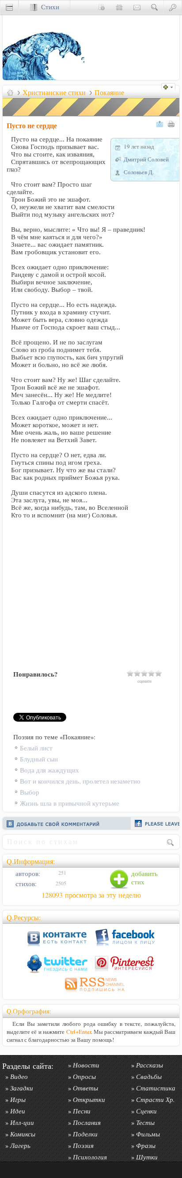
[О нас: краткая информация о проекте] (101, 7)
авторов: (27, 873)
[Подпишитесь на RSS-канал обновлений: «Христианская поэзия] (91, 993)
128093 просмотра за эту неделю (91, 895)
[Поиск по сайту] (154, 7)
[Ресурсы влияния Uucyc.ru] (10, 92)
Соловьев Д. (139, 172)
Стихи (48, 7)
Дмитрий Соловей (146, 159)
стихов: (25, 884)
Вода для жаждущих (49, 770)
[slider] (144, 673)
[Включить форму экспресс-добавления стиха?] (170, 86)
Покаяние (109, 92)
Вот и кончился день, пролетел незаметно (80, 781)
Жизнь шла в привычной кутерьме (69, 803)
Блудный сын (39, 759)
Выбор (29, 792)
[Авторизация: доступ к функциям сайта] (172, 7)
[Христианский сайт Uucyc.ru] (47, 77)
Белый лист (36, 748)
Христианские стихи (54, 92)
